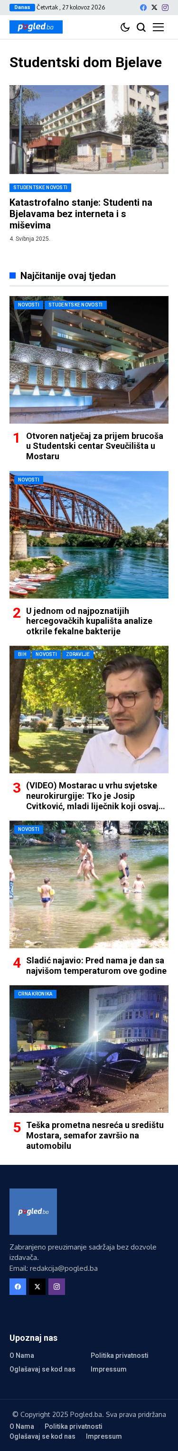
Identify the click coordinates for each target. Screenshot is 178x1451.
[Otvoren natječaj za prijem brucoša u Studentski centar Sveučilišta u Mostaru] (89, 360)
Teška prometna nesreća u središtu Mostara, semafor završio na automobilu (95, 1135)
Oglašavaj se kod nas (42, 1369)
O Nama (21, 1355)
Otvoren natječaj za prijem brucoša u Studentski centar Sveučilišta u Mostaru (94, 446)
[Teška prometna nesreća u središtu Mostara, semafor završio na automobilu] (89, 1049)
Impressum (109, 1369)
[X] (154, 7)
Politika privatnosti (120, 1355)
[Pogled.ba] (36, 27)
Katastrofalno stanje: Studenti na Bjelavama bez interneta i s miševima (80, 214)
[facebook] (143, 7)
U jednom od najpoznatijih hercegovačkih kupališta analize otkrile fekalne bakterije (89, 621)
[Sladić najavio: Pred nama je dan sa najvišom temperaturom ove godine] (89, 884)
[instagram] (165, 7)
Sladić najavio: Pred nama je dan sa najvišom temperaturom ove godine (96, 965)
